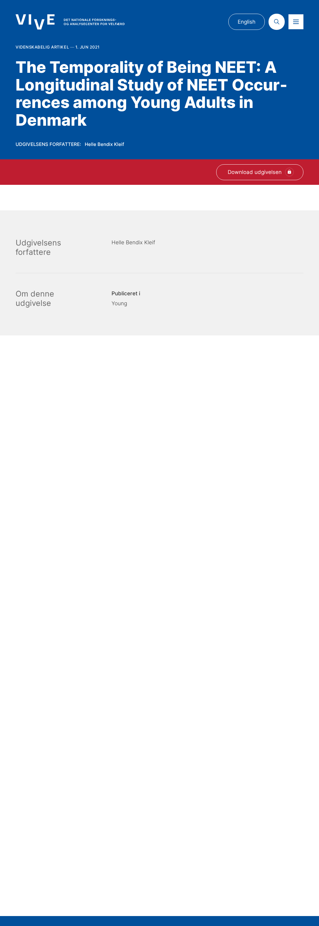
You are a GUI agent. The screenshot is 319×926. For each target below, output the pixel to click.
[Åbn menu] (295, 21)
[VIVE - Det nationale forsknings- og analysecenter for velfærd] (70, 22)
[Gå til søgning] (277, 22)
